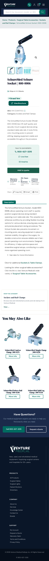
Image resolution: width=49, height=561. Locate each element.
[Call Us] (29, 5)
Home (4, 20)
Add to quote (23, 170)
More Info (14, 355)
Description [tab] (9, 202)
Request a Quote (36, 429)
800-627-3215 (24, 151)
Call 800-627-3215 (13, 429)
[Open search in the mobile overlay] (24, 12)
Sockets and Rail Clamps (26, 114)
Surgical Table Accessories (27, 20)
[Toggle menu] (43, 5)
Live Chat (24, 157)
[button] (36, 57)
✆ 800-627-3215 (22, 557)
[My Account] (34, 4)
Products (12, 20)
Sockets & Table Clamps (31, 263)
